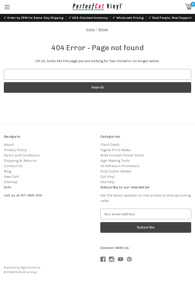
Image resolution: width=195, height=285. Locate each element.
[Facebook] (103, 259)
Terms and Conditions (22, 155)
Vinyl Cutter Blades (116, 171)
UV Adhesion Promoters (119, 166)
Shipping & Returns (20, 160)
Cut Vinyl (107, 176)
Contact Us (13, 166)
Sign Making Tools (115, 160)
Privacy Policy (15, 150)
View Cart (11, 176)
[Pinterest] (129, 259)
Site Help (107, 182)
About (9, 144)
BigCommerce (30, 267)
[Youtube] (120, 259)
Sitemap (11, 182)
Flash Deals (110, 144)
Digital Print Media (115, 150)
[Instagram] (111, 259)
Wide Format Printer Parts (122, 155)
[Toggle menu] (7, 7)
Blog (7, 171)
